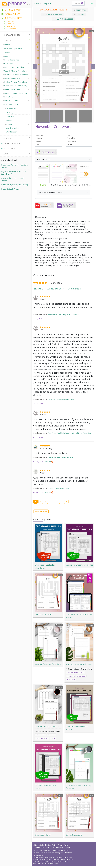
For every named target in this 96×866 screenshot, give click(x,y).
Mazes (9, 120)
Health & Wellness (12, 89)
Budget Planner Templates (15, 82)
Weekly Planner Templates (15, 71)
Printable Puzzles (62, 3)
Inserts (7, 44)
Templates (47, 3)
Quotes (7, 56)
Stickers (79, 14)
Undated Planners (12, 78)
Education (8, 97)
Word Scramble (12, 128)
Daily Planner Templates (14, 67)
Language (39, 135)
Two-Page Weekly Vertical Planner (62, 399)
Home (36, 3)
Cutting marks (71, 141)
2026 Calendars (12, 14)
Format (38, 141)
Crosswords (11, 108)
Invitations (9, 148)
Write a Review (41, 511)
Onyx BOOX (10, 26)
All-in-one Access (64, 19)
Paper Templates (11, 60)
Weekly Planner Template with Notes (63, 314)
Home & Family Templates (15, 93)
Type (68, 135)
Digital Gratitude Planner (10, 189)
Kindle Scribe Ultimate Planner (61, 457)
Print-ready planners (13, 48)
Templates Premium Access (59, 488)
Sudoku (9, 124)
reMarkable (10, 21)
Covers (7, 52)
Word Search (11, 132)
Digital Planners (53, 14)
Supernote (10, 24)
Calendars (8, 63)
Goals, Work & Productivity (15, 85)
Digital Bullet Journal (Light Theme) (14, 185)
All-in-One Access (13, 10)
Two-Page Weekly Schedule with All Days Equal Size (69, 433)
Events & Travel (11, 100)
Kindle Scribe (11, 29)
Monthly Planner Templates (16, 74)
